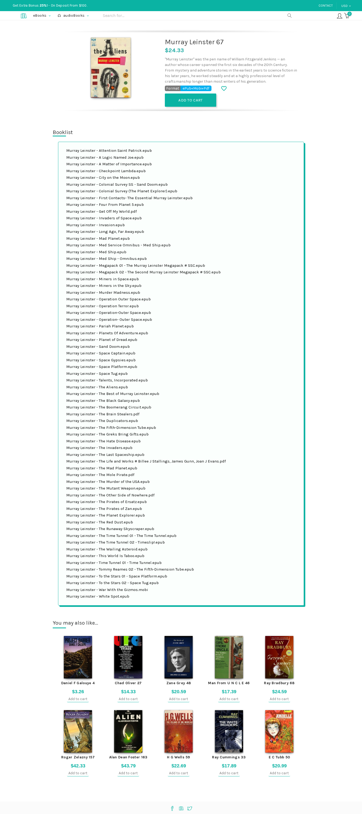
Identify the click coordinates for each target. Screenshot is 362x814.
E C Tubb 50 (279, 757)
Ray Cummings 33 (229, 757)
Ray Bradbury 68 (279, 683)
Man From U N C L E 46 (229, 683)
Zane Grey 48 (178, 683)
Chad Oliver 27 (128, 683)
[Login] (339, 15)
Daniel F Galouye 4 (78, 683)
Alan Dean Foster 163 (128, 757)
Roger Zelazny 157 (78, 757)
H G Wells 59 (178, 757)
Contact (326, 5)
